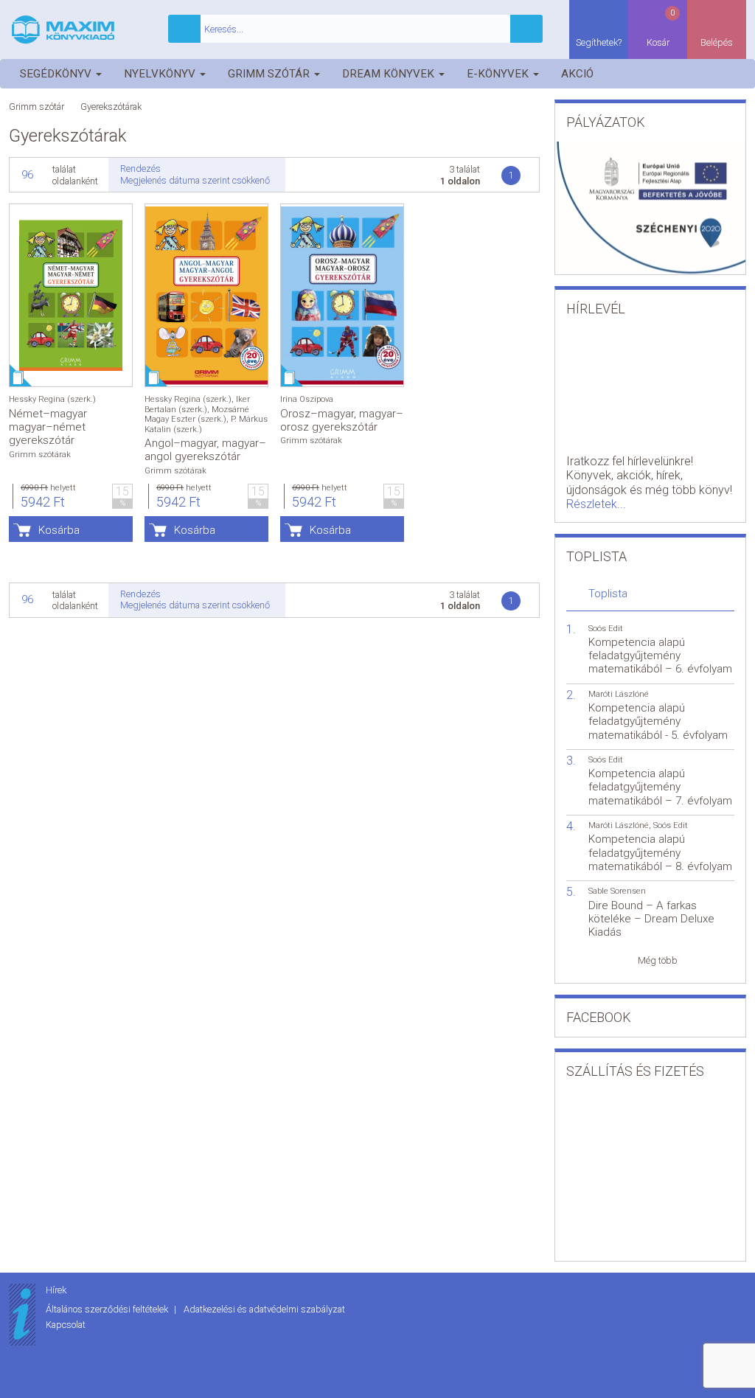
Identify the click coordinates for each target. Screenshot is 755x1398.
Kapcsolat (66, 1324)
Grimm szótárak (40, 454)
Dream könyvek (389, 73)
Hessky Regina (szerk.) (52, 399)
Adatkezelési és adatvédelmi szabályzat (264, 1309)
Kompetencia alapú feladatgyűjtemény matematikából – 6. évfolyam (660, 655)
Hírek (56, 1290)
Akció (577, 73)
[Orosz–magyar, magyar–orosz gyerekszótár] (342, 295)
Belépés (716, 42)
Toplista (607, 593)
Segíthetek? (599, 42)
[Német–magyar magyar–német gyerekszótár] (71, 295)
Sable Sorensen (617, 891)
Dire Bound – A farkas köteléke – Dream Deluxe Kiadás (651, 919)
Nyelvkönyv (161, 73)
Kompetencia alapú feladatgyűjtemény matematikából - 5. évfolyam (658, 721)
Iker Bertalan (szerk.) (197, 404)
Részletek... (596, 504)
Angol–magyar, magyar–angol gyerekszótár (205, 450)
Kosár (661, 28)
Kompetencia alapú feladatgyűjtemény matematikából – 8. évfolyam (660, 852)
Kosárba (59, 530)
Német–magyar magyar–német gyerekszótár (48, 427)
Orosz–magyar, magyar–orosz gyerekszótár (341, 420)
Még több (658, 960)
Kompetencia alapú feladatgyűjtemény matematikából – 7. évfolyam (660, 787)
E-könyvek (499, 73)
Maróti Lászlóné (618, 694)
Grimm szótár (270, 73)
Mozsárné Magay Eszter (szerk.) (197, 414)
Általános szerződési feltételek (108, 1309)
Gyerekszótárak (111, 106)
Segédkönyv (57, 73)
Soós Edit (605, 628)
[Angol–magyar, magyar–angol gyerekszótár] (206, 295)
